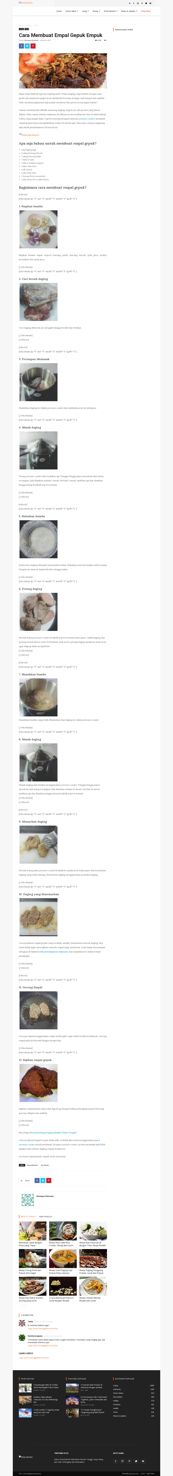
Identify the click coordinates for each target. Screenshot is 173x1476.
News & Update (128, 11)
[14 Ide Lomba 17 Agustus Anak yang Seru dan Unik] (25, 1413)
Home (59, 11)
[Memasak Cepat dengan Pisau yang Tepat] (32, 1230)
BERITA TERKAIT (28, 1216)
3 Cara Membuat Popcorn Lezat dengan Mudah (61, 1299)
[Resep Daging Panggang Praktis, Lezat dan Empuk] (93, 1258)
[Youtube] (150, 3)
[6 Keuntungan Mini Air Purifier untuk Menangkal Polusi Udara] (25, 1388)
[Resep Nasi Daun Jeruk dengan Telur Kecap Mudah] (93, 1230)
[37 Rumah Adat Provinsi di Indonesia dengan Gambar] (72, 1388)
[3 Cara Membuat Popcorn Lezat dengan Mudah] (63, 1286)
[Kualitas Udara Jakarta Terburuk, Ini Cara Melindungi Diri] (25, 1400)
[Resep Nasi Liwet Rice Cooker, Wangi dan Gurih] (63, 1230)
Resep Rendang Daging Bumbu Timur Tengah (53, 1132)
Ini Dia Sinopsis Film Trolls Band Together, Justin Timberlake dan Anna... (94, 1399)
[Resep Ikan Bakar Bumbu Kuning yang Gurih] (32, 1286)
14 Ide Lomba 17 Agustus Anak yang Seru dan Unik (46, 1411)
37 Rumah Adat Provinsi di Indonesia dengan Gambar (91, 1386)
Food (26, 29)
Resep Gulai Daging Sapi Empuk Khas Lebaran (60, 1271)
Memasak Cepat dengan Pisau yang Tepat (30, 1244)
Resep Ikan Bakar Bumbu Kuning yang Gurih (31, 1299)
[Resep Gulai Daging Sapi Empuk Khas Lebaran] (63, 1258)
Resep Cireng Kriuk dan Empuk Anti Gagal (30, 1271)
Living (84, 11)
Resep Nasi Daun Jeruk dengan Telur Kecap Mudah (92, 1244)
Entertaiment (110, 11)
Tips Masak (45, 1165)
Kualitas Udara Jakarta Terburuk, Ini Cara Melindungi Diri (45, 1399)
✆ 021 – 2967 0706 (147, 1474)
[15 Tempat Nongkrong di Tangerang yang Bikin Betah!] (72, 1413)
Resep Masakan (32, 1165)
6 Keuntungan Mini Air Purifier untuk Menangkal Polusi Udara (46, 1386)
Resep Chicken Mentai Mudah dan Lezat (89, 1299)
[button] (130, 3)
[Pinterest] (142, 3)
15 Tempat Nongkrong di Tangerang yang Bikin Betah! (92, 1411)
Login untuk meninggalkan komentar (43, 1328)
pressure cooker (86, 118)
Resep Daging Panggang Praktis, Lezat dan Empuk (91, 1271)
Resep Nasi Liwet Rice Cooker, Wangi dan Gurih (61, 1244)
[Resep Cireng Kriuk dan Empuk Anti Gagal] (32, 1258)
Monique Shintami (31, 40)
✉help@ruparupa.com (130, 1474)
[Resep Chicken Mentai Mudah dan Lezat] (93, 1286)
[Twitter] (146, 3)
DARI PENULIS (45, 1216)
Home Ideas (70, 11)
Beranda (22, 25)
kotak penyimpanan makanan (53, 951)
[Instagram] (138, 3)
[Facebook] (134, 3)
